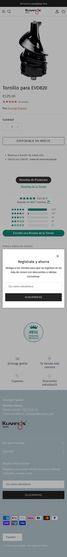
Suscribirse (33, 297)
